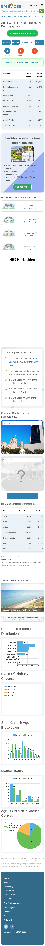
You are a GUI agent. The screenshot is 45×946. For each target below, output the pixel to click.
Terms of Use (9, 891)
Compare (22, 496)
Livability (32, 5)
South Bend (23, 16)
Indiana (12, 16)
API (5, 916)
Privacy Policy (9, 895)
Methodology (9, 887)
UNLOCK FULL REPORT (23, 33)
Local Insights (9, 908)
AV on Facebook (12, 926)
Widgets (7, 912)
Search (4, 16)
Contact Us (8, 899)
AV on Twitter (6, 926)
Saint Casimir (36, 16)
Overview (6, 42)
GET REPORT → (22, 187)
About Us (7, 883)
